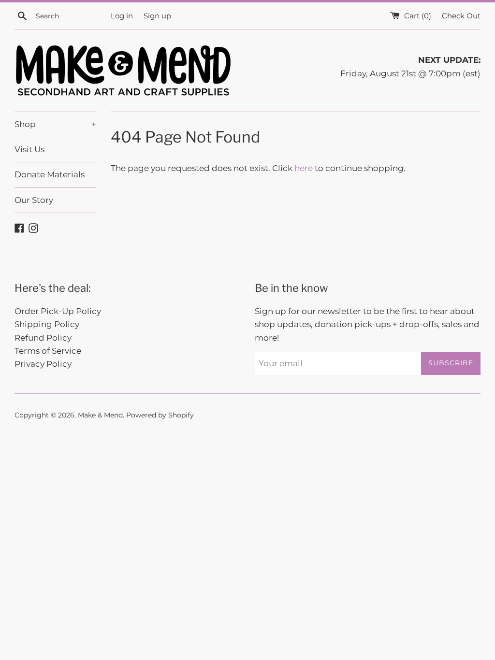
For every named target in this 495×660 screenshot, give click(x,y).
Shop (55, 124)
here (303, 168)
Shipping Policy (47, 324)
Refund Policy (43, 338)
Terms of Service (48, 351)
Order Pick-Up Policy (58, 311)
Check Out (461, 15)
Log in (122, 15)
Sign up (157, 15)
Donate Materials (50, 174)
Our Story (34, 200)
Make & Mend (100, 415)
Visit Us (29, 149)
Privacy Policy (43, 364)
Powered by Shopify (160, 415)
